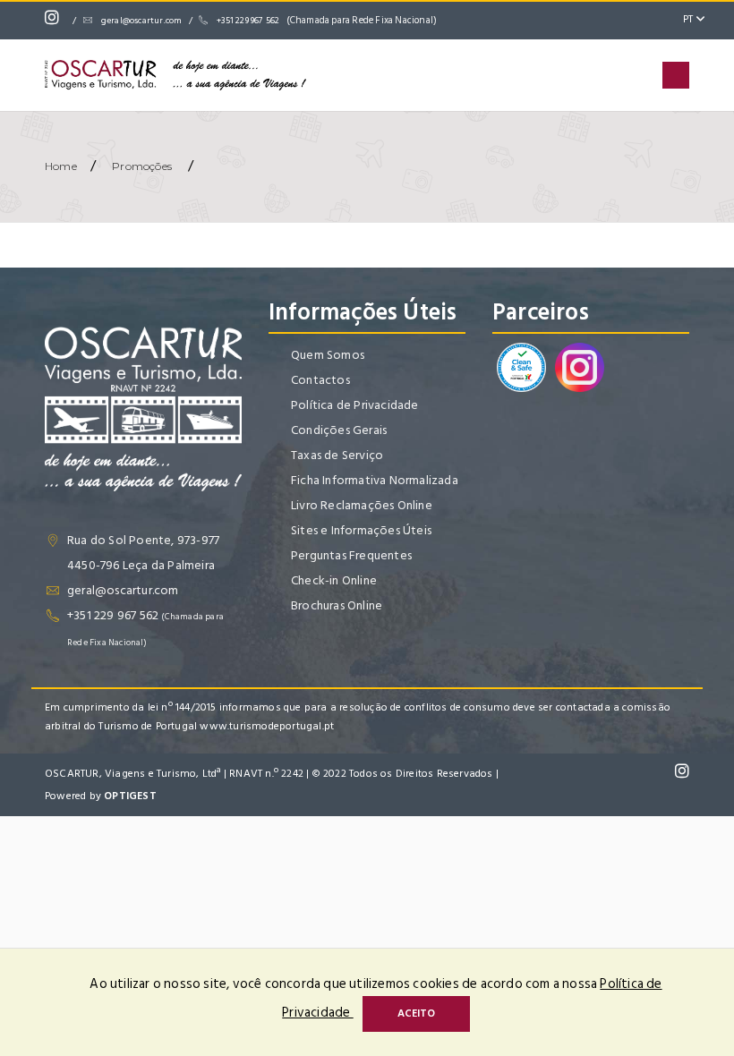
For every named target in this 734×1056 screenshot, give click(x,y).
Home (61, 166)
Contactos (320, 380)
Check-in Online (334, 580)
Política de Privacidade (355, 405)
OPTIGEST (130, 796)
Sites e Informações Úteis (361, 530)
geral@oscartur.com (142, 20)
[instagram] (56, 20)
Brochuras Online (336, 605)
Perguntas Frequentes (351, 555)
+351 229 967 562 (327, 20)
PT (689, 19)
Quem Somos (327, 355)
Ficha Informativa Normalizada (374, 480)
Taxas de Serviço (337, 455)
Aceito (416, 1013)
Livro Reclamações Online (361, 505)
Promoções (142, 166)
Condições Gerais (339, 430)
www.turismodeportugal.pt (267, 726)
